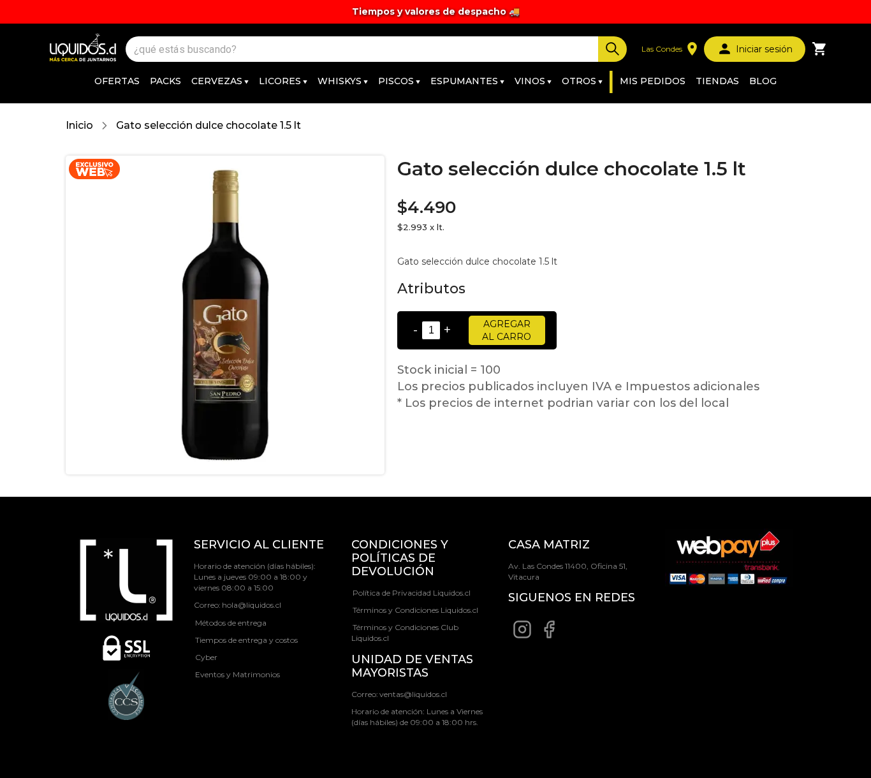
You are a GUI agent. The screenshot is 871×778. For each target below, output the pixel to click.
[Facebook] (549, 636)
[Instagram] (522, 636)
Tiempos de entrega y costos (246, 640)
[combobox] (363, 49)
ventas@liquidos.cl (413, 694)
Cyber (206, 657)
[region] (435, 11)
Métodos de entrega (231, 623)
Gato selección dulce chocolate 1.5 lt (208, 125)
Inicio (79, 125)
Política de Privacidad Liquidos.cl (412, 593)
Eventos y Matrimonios (237, 674)
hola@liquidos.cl (251, 605)
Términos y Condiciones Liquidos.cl (415, 610)
